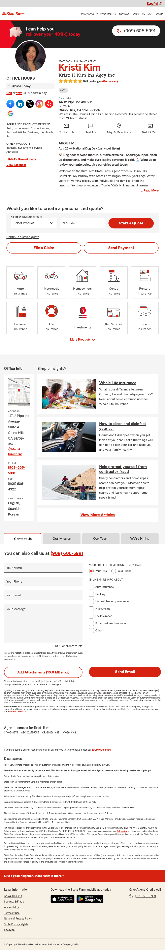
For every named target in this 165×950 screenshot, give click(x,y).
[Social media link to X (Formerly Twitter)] (30, 104)
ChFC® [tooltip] (63, 90)
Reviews (124, 14)
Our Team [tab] (100, 538)
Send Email (125, 672)
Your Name (14, 567)
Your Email (13, 595)
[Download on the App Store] (63, 899)
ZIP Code (68, 223)
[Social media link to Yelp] (49, 104)
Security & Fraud (14, 901)
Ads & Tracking (13, 896)
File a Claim (44, 248)
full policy (122, 831)
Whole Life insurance (117, 383)
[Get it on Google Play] (89, 899)
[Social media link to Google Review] (10, 113)
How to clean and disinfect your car (122, 426)
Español (152, 3)
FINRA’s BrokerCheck (21, 159)
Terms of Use (12, 913)
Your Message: (16, 609)
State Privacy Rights (16, 924)
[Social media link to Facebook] (10, 104)
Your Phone (14, 581)
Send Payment (121, 248)
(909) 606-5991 (16, 470)
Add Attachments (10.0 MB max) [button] (43, 672)
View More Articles (97, 515)
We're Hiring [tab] (140, 538)
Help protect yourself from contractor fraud (123, 469)
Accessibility (11, 907)
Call (9, 93)
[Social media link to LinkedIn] (20, 104)
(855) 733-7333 (18, 711)
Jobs (136, 14)
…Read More (150, 190)
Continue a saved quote (22, 237)
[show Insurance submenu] (96, 13)
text (19, 93)
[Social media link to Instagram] (39, 104)
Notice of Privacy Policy (18, 918)
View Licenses (16, 164)
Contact (147, 14)
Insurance (87, 14)
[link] (13, 14)
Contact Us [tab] (23, 539)
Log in (159, 14)
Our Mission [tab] (62, 538)
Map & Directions (15, 452)
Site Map (9, 930)
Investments (108, 14)
